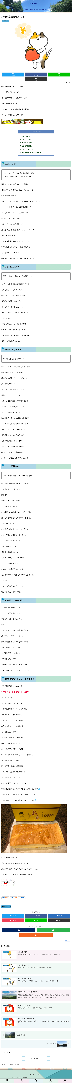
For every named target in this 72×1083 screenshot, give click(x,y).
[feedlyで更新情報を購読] (53, 930)
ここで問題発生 (27, 146)
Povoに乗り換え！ (28, 142)
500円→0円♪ (26, 136)
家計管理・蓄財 (7, 906)
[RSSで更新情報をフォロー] (36, 935)
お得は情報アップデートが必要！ (32, 152)
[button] (66, 517)
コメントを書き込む (36, 1058)
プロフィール (53, 1077)
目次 (33, 131)
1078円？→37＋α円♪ (28, 149)
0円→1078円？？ (27, 139)
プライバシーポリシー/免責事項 (18, 1077)
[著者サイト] (18, 930)
